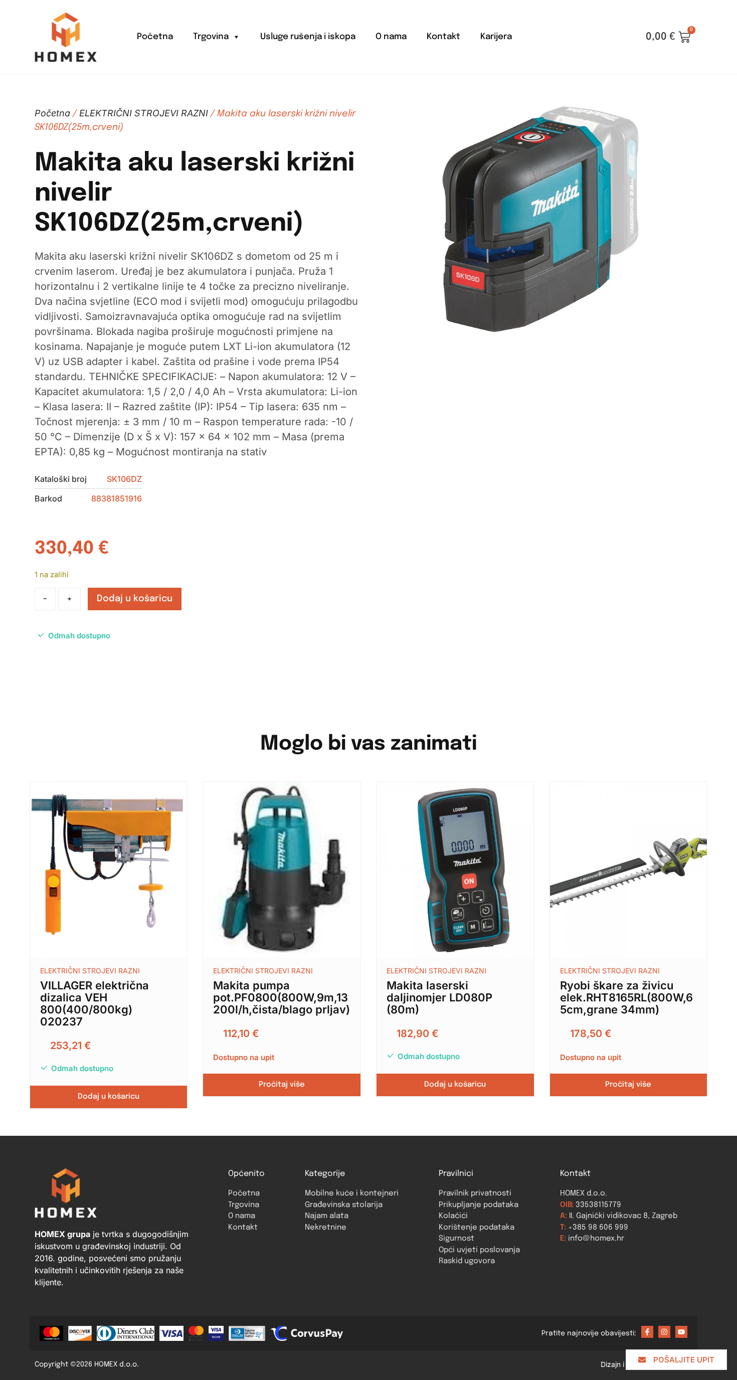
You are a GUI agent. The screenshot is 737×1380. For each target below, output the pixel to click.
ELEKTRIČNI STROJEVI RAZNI (143, 113)
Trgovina (211, 37)
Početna (155, 37)
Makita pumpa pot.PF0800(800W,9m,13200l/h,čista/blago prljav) (281, 997)
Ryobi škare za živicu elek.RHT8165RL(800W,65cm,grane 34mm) (626, 997)
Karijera (496, 37)
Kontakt (443, 37)
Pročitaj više (282, 1085)
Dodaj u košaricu (134, 598)
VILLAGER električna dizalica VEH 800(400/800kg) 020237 (94, 1003)
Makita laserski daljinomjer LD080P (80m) (439, 997)
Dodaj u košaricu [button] (108, 1097)
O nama (391, 37)
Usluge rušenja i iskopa (307, 37)
